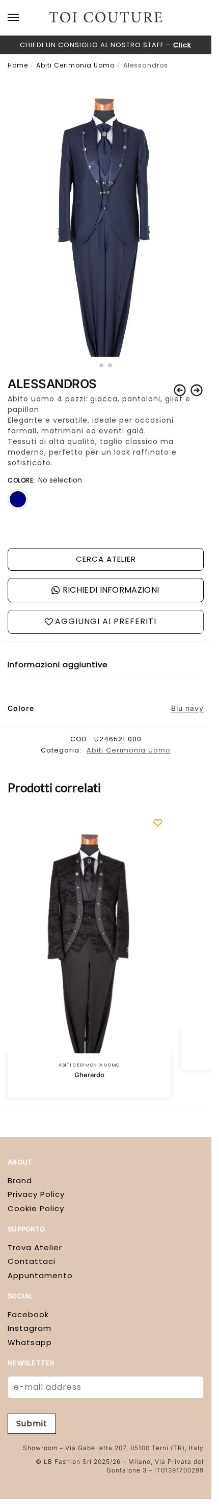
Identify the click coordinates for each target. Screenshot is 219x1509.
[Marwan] (180, 390)
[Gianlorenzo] (196, 390)
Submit (31, 1423)
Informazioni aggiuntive (58, 664)
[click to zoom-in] (105, 216)
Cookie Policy (36, 1208)
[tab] (106, 665)
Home (18, 65)
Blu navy (187, 708)
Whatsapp (30, 1342)
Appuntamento (40, 1275)
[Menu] (23, 17)
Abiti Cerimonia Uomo (75, 65)
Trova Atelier (35, 1247)
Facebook (28, 1314)
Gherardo (89, 1075)
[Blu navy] (18, 499)
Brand (20, 1180)
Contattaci (32, 1261)
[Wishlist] (158, 822)
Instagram (29, 1328)
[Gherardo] (89, 931)
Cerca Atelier (106, 559)
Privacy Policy (36, 1194)
